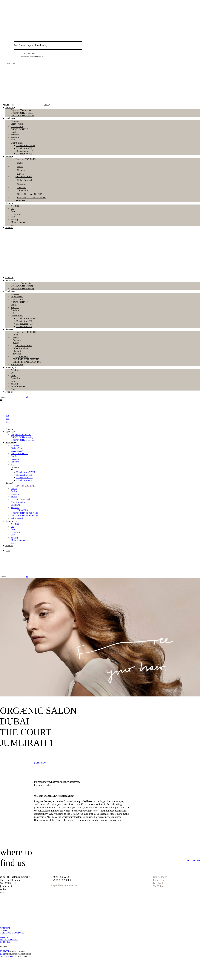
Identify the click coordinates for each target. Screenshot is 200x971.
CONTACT (5, 930)
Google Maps (160, 876)
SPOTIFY (4, 956)
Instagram (158, 880)
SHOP (46, 104)
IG (15, 53)
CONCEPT (5, 928)
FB (18, 53)
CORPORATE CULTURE (12, 932)
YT (21, 53)
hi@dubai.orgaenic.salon (64, 885)
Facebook (158, 883)
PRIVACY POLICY (9, 939)
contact (4, 104)
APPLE (12, 956)
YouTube (158, 886)
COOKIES (5, 942)
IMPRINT (4, 937)
